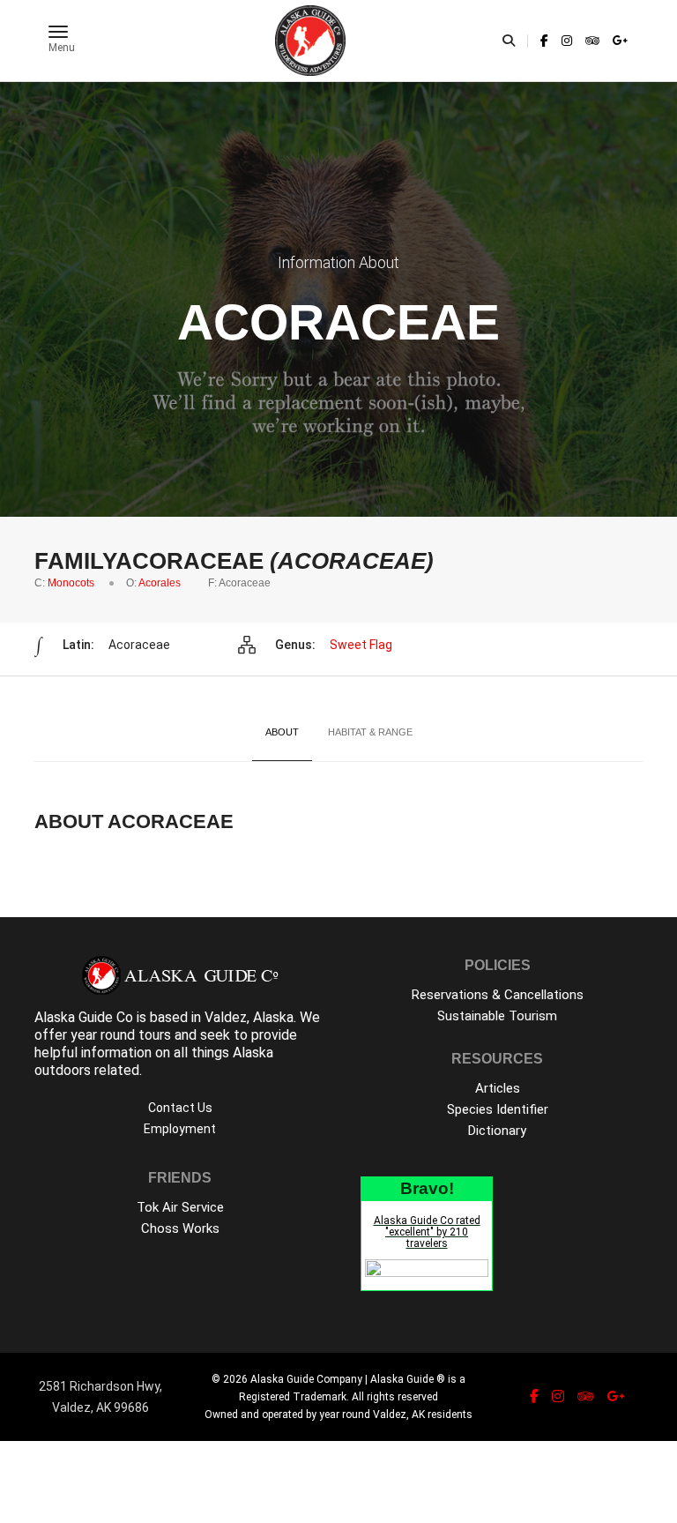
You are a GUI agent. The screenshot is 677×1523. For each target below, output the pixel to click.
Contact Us (180, 1108)
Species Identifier (497, 1109)
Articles (497, 1088)
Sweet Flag (361, 645)
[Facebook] (544, 41)
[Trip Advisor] (592, 41)
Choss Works (180, 1228)
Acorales (159, 583)
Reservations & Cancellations (498, 995)
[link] (544, 40)
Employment (180, 1129)
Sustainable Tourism (497, 1016)
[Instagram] (566, 41)
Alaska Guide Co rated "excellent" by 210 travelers (427, 1232)
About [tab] (282, 732)
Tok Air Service (180, 1207)
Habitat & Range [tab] (370, 732)
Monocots (71, 583)
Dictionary (497, 1131)
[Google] (618, 41)
